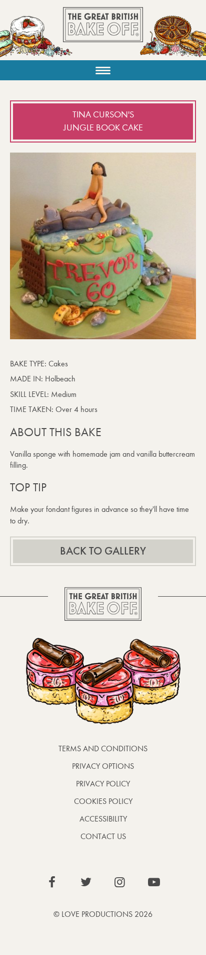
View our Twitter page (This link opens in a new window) (86, 882)
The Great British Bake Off (103, 33)
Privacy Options (103, 766)
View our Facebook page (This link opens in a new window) (52, 882)
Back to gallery (103, 551)
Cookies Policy (103, 801)
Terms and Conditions (103, 748)
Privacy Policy (103, 783)
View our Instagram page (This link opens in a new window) (120, 882)
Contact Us (103, 836)
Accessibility (103, 819)
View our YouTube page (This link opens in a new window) (154, 882)
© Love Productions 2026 (103, 914)
